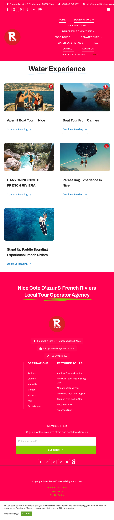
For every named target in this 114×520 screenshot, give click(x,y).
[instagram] (14, 9)
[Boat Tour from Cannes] (85, 85)
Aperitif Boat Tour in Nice (26, 120)
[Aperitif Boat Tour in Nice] (29, 85)
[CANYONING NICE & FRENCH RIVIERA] (29, 145)
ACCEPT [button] (26, 514)
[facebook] (7, 9)
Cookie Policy (57, 495)
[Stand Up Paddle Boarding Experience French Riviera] (29, 210)
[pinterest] (20, 9)
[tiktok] (27, 9)
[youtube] (34, 9)
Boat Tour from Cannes (81, 120)
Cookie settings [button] (11, 514)
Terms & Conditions (57, 487)
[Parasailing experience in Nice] (85, 145)
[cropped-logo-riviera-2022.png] (12, 30)
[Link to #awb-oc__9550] (108, 9)
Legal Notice (57, 491)
